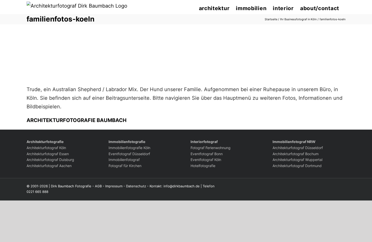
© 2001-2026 (37, 186)
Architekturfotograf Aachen (49, 166)
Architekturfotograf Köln (46, 148)
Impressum (113, 186)
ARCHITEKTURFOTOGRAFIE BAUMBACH (77, 120)
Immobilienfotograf (124, 159)
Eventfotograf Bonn (207, 154)
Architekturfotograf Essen (48, 154)
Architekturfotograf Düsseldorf (298, 148)
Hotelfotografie (203, 166)
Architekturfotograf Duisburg (50, 159)
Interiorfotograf (204, 141)
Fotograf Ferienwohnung (211, 148)
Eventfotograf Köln (206, 159)
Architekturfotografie (45, 141)
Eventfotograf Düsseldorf (129, 154)
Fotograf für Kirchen (125, 166)
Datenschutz (136, 186)
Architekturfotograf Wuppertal (297, 159)
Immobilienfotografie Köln (129, 148)
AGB (98, 186)
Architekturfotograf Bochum (296, 154)
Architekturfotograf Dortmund (297, 166)
